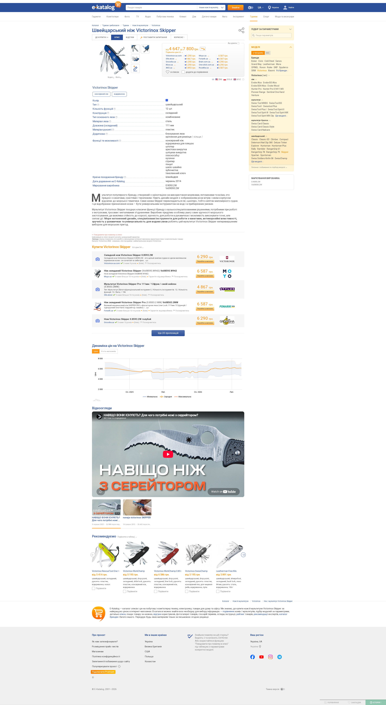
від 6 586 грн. (161, 574)
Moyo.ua (108, 276)
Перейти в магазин (205, 261)
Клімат (183, 16)
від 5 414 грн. (99, 574)
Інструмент (238, 16)
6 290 (205, 256)
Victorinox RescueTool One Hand (107, 571)
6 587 (205, 271)
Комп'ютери (113, 16)
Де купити (101, 37)
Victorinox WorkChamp (134, 571)
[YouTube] (261, 656)
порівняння (228, 611)
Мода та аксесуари (284, 16)
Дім (194, 16)
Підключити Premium (103, 672)
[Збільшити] (114, 60)
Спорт (266, 16)
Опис (117, 37)
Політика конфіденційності (106, 656)
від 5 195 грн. (130, 574)
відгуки (157, 614)
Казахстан (150, 661)
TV (137, 16)
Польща (149, 656)
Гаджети (96, 16)
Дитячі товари (209, 16)
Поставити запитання (155, 37)
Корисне (179, 37)
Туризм (253, 16)
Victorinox (156, 25)
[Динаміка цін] (203, 49)
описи (122, 614)
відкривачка (119, 94)
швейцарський (174, 104)
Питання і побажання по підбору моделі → (269, 167)
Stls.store (108, 295)
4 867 (205, 286)
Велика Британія (153, 646)
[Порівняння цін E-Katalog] (106, 7)
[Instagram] (270, 657)
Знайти (235, 7)
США (147, 651)
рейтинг (240, 614)
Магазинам (97, 651)
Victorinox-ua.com (112, 263)
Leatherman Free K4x (226, 571)
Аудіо (148, 16)
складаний (171, 112)
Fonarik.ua (108, 310)
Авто (224, 16)
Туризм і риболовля (110, 25)
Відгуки (130, 37)
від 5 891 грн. (223, 574)
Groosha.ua (109, 322)
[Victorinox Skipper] (135, 49)
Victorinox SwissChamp (196, 571)
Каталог (95, 25)
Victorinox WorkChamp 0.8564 (168, 571)
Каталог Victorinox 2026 (101, 241)
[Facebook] (252, 657)
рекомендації (261, 614)
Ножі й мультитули (140, 25)
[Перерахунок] (213, 79)
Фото (127, 16)
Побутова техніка (165, 16)
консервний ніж (101, 94)
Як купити (232, 43)
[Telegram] (279, 657)
